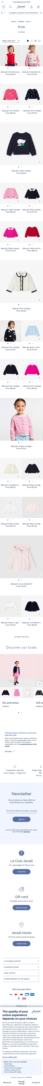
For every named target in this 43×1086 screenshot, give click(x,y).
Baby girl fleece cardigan (32, 485)
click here (26, 832)
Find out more (21, 908)
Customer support (12, 961)
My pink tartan (10, 702)
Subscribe (22, 872)
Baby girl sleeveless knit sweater (32, 72)
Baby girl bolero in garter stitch (11, 622)
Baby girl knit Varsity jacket (11, 72)
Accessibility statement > (21, 2)
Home (13, 21)
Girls (28, 21)
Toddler (21, 21)
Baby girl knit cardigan (32, 111)
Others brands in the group (17, 979)
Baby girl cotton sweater (21, 171)
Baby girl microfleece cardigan (11, 485)
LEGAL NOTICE (9, 973)
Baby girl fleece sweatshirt (32, 209)
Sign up (22, 819)
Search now (21, 943)
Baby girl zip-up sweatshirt (21, 584)
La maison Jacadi (11, 967)
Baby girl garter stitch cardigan (32, 347)
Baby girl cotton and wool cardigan (32, 248)
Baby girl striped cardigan (21, 446)
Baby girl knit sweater (10, 111)
